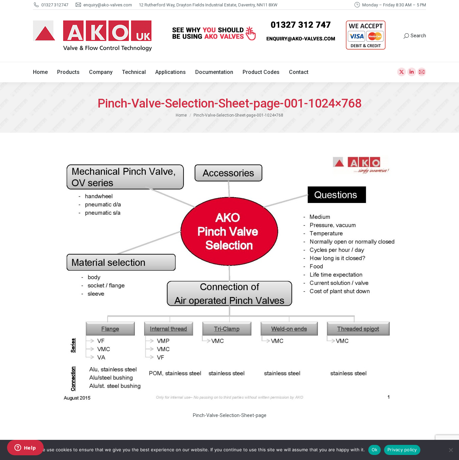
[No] (450, 450)
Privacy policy (402, 449)
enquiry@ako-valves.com (107, 4)
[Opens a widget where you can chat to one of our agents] (25, 448)
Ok (375, 449)
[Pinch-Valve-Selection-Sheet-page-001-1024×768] (229, 279)
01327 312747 (54, 4)
